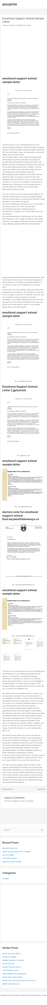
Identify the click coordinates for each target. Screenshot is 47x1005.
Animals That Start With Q (11, 967)
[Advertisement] (23, 51)
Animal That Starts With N (11, 953)
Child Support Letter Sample (12, 977)
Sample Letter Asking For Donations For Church (19, 980)
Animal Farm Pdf (8, 963)
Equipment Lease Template (11, 862)
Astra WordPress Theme (38, 995)
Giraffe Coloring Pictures (11, 984)
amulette (9, 4)
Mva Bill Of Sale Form (9, 848)
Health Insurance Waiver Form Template (16, 851)
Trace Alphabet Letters (10, 970)
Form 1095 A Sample (9, 858)
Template (20, 25)
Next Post (41, 789)
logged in (16, 801)
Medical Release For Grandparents (14, 974)
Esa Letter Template (9, 957)
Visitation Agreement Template (13, 960)
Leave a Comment (8, 25)
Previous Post (7, 789)
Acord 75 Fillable (8, 855)
